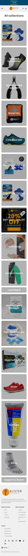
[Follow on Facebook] (5, 541)
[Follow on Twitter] (9, 541)
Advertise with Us (21, 518)
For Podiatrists (21, 514)
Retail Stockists (22, 521)
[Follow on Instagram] (13, 541)
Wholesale (6, 517)
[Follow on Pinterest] (16, 541)
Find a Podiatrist (22, 512)
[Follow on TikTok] (24, 541)
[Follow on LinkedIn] (5, 544)
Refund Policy (7, 531)
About (5, 512)
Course (20, 510)
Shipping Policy (7, 533)
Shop (5, 510)
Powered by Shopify (15, 551)
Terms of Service (8, 536)
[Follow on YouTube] (20, 541)
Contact (6, 514)
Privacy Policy (7, 528)
